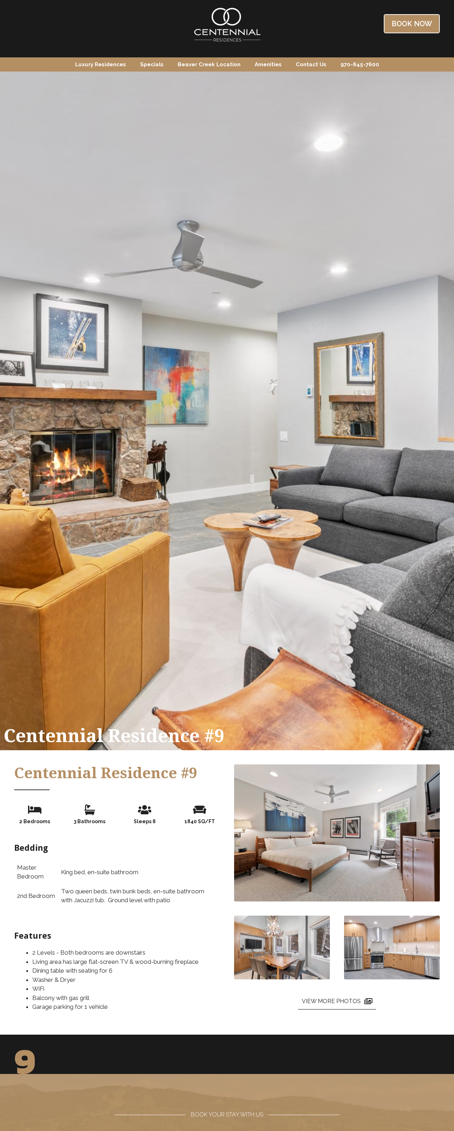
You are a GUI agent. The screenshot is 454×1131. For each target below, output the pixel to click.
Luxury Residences (100, 64)
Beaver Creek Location (209, 64)
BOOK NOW (412, 23)
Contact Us (311, 64)
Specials (152, 64)
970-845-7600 (359, 64)
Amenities (268, 64)
